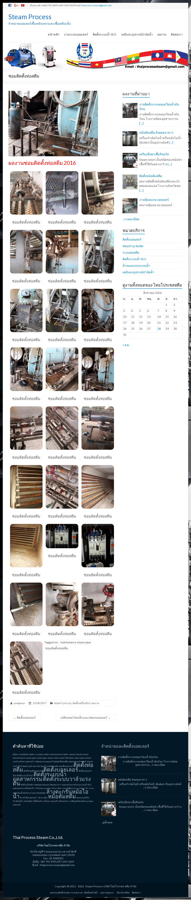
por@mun (19, 703)
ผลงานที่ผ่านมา (136, 93)
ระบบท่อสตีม (131, 252)
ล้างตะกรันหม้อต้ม (38, 793)
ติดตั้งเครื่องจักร (81, 703)
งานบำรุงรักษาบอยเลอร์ (23, 761)
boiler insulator (36, 754)
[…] (141, 123)
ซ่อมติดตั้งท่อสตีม (56, 648)
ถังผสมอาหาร (55, 784)
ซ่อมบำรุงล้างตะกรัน (31, 766)
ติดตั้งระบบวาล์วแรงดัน (52, 781)
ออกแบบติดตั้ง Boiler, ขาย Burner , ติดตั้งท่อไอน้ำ (74, 892)
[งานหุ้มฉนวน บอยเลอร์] (130, 205)
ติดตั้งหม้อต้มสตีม (150, 176)
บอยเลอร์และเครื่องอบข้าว (24, 788)
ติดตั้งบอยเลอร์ (24, 717)
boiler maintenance (53, 754)
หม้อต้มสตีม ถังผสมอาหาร (156, 132)
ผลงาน (161, 34)
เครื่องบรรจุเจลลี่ (50, 801)
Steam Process (29, 17)
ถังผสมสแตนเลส (42, 784)
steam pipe (42, 758)
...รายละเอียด (131, 219)
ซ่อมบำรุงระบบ (62, 703)
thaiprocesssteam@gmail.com (96, 5)
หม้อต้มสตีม (62, 796)
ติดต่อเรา (177, 34)
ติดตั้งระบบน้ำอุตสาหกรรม (39, 776)
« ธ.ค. (126, 345)
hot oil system (82, 754)
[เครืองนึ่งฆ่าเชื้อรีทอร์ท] (130, 160)
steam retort (53, 758)
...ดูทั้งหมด (106, 822)
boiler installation (21, 754)
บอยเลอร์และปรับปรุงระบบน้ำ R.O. (76, 784)
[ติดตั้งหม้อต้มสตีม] (130, 182)
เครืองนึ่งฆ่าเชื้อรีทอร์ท (154, 154)
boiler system (69, 754)
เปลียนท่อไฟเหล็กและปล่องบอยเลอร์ (85, 717)
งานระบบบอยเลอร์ (76, 34)
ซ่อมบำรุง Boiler (133, 246)
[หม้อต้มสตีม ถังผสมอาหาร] (130, 138)
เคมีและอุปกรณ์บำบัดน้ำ (137, 34)
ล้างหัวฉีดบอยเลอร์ (28, 797)
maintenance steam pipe (75, 642)
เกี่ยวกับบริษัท (122, 892)
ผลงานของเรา (107, 892)
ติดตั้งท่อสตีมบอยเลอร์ (33, 771)
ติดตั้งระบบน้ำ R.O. (105, 34)
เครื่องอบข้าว (63, 801)
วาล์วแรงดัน (42, 797)
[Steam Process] (95, 44)
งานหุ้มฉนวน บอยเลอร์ (154, 199)
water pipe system (82, 758)
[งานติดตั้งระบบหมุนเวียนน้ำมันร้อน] (130, 110)
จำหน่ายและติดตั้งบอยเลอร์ (125, 746)
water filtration (67, 758)
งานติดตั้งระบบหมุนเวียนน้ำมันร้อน (159, 106)
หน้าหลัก (53, 34)
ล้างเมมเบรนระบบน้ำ (136, 265)
